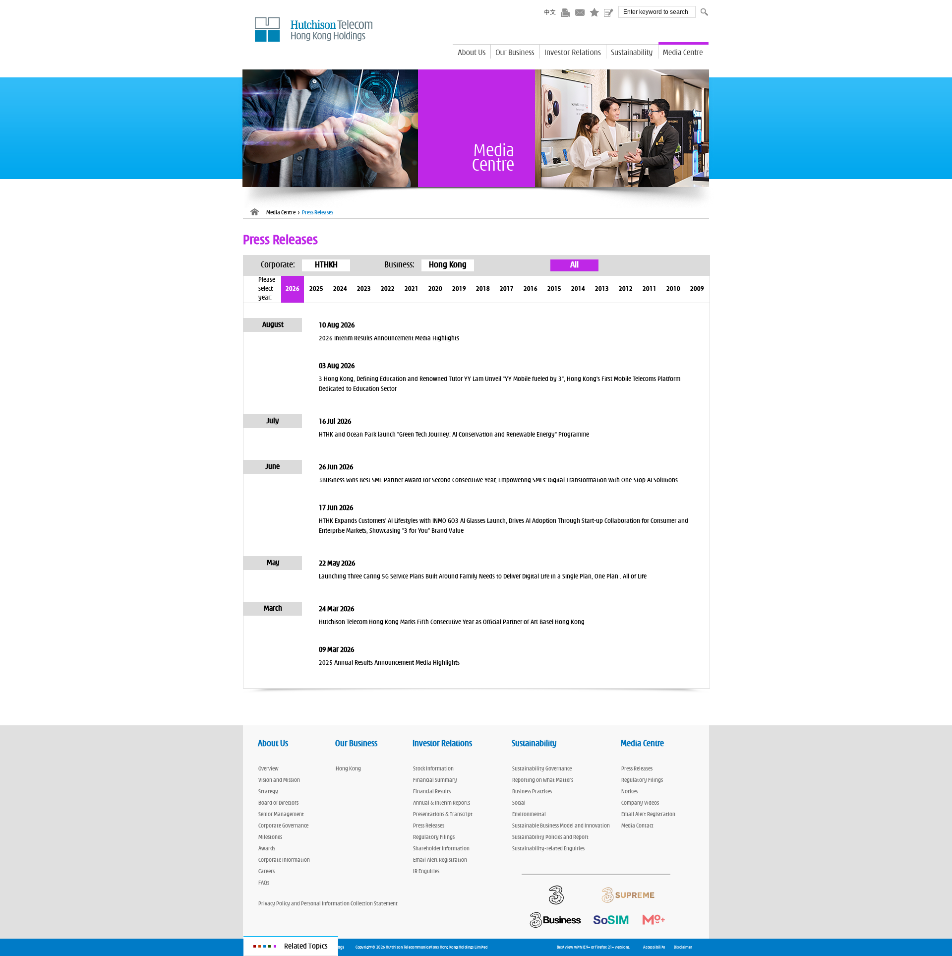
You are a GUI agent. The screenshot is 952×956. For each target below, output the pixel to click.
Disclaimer (683, 947)
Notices (629, 791)
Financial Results (432, 791)
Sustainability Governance (542, 768)
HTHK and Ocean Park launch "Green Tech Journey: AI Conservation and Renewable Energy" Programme (454, 435)
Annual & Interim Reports (441, 802)
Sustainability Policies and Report (550, 836)
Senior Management (281, 814)
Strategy (268, 791)
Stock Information (433, 768)
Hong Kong (348, 768)
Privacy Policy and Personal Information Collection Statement (328, 903)
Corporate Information (284, 859)
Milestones (270, 836)
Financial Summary (435, 779)
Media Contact (637, 825)
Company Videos (640, 802)
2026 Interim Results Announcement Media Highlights (389, 338)
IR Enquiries (426, 871)
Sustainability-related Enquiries (548, 848)
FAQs (263, 882)
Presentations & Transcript (443, 814)
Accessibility (654, 947)
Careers (266, 871)
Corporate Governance (283, 825)
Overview (268, 768)
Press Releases (428, 825)
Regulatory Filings (434, 836)
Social (519, 802)
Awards (266, 848)
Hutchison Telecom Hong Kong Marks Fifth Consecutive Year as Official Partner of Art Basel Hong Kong (452, 622)
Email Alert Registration (440, 859)
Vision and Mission (279, 779)
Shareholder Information (441, 848)
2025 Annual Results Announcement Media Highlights (389, 663)
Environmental (529, 814)
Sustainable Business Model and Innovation (561, 825)
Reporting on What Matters (542, 779)
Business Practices (532, 791)
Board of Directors (278, 802)
